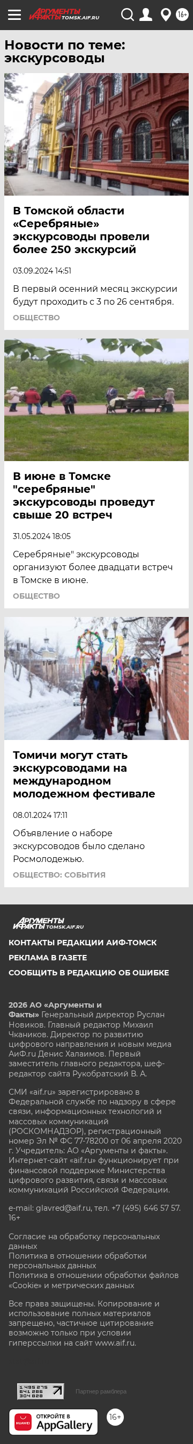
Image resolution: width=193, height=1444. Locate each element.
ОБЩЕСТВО (36, 317)
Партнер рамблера (101, 1391)
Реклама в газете (48, 957)
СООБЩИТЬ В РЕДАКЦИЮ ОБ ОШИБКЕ (89, 973)
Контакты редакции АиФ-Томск (83, 942)
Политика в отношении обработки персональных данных (78, 1260)
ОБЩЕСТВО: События (59, 875)
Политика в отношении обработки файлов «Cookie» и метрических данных (94, 1280)
